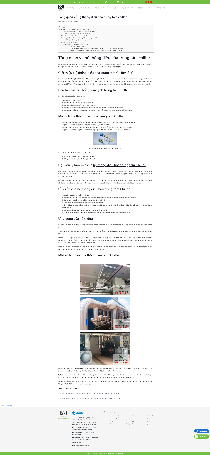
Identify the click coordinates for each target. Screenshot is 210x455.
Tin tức (140, 8)
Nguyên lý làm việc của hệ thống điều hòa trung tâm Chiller (81, 38)
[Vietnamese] (151, 2)
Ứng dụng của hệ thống (70, 42)
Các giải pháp (99, 8)
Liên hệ (150, 8)
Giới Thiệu (70, 8)
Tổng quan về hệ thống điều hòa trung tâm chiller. (75, 29)
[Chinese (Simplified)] (146, 2)
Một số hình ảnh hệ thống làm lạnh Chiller (76, 44)
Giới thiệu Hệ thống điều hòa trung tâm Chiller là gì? (79, 31)
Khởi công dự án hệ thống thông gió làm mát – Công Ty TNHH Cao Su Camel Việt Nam (97, 48)
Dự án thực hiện (128, 8)
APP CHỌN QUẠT (84, 8)
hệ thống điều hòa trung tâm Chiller (119, 165)
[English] (148, 2)
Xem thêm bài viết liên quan (78, 46)
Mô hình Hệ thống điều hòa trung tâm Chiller (77, 36)
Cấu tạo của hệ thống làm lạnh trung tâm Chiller (78, 34)
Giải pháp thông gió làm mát (113, 412)
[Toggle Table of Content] (151, 27)
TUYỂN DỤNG (161, 8)
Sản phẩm (112, 8)
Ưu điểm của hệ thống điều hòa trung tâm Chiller (78, 40)
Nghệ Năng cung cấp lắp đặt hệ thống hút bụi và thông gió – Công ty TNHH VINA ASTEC (98, 50)
